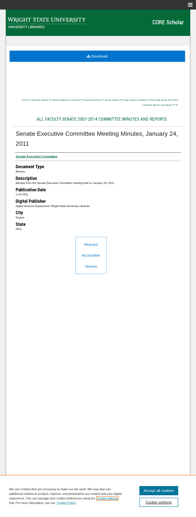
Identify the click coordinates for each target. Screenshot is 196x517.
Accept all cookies (159, 491)
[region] (98, 496)
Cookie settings (107, 498)
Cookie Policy (66, 503)
